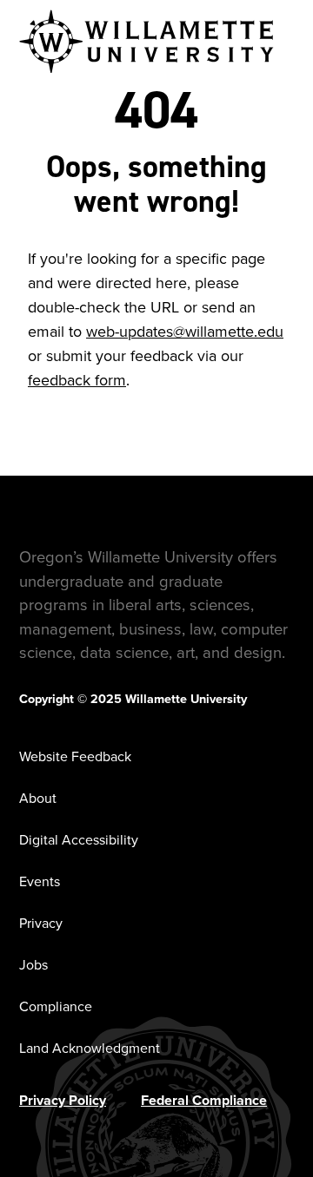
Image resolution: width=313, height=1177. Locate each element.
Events (39, 881)
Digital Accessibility (78, 840)
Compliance (55, 1006)
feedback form (77, 380)
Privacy (41, 923)
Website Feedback (75, 756)
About (38, 798)
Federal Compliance (204, 1100)
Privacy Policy (62, 1100)
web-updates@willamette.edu (184, 331)
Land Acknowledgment (89, 1048)
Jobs (33, 965)
